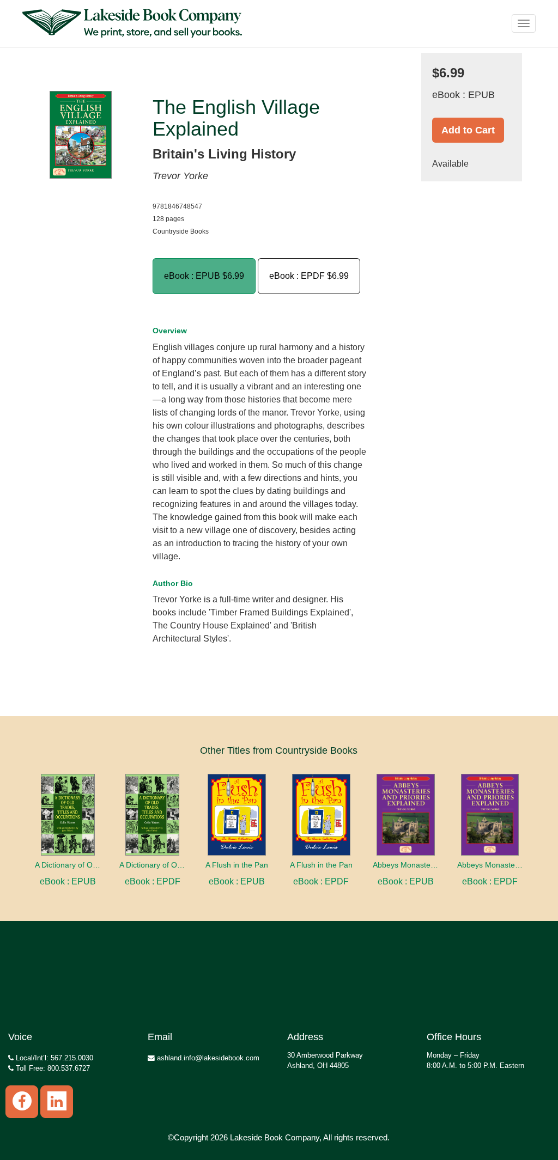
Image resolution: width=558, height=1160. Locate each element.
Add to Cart (468, 130)
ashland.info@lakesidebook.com (207, 1058)
